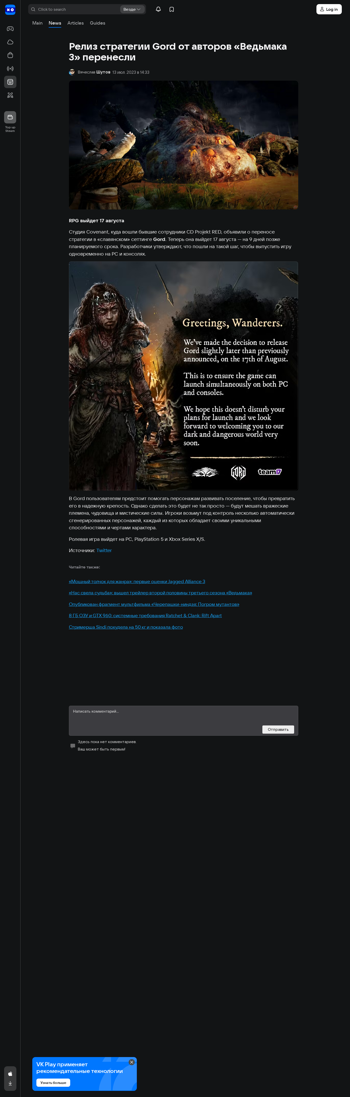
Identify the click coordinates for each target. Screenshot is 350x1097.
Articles (75, 23)
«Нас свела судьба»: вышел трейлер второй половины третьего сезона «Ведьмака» (160, 593)
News (55, 23)
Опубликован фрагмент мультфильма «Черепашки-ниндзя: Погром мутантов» (154, 604)
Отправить (278, 729)
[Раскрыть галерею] (183, 376)
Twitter (104, 550)
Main (37, 23)
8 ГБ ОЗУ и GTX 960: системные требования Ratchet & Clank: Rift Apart (145, 615)
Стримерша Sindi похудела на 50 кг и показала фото (126, 627)
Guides (97, 23)
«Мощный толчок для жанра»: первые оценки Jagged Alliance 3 (137, 581)
